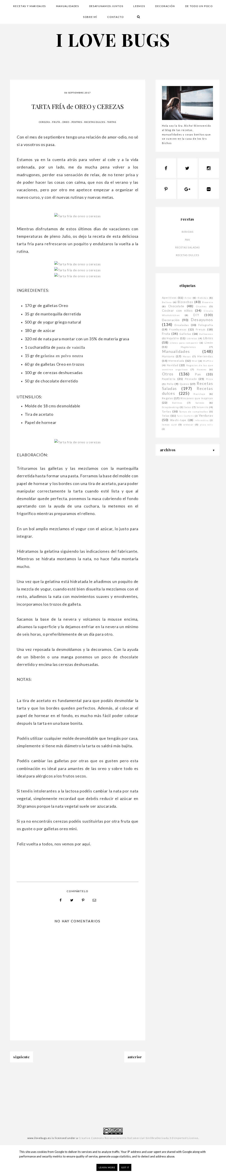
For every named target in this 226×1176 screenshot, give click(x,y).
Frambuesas (177, 329)
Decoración (171, 320)
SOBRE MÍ (90, 16)
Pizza (209, 379)
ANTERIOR (135, 1057)
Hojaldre (173, 338)
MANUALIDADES (67, 6)
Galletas (185, 333)
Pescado (191, 378)
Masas (187, 356)
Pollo (170, 383)
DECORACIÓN (165, 6)
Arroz (188, 297)
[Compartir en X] (72, 900)
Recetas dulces (94, 122)
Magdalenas (188, 347)
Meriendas (205, 356)
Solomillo (203, 407)
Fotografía (205, 325)
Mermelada (176, 360)
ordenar (188, 424)
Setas (187, 407)
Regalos (167, 398)
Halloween (206, 334)
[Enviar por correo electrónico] (94, 900)
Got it (125, 1167)
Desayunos (202, 319)
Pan (187, 239)
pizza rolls (206, 424)
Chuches (201, 306)
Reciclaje (199, 394)
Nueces (201, 369)
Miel (195, 361)
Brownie (207, 302)
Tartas (111, 122)
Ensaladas (182, 325)
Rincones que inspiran (197, 398)
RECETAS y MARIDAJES (29, 6)
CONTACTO (115, 16)
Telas (166, 415)
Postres (77, 122)
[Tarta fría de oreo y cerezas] (77, 216)
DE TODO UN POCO (199, 6)
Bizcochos (185, 302)
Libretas (192, 338)
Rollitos (177, 402)
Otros (168, 374)
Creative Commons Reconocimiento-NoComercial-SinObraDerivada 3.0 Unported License (138, 1138)
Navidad (173, 365)
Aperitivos (169, 297)
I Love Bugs (113, 39)
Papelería (169, 378)
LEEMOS (139, 6)
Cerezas (44, 122)
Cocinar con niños (177, 310)
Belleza (167, 302)
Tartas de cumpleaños (193, 411)
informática (201, 420)
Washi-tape (178, 420)
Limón (209, 342)
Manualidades (176, 351)
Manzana (168, 356)
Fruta (56, 122)
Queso (184, 383)
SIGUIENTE (21, 1057)
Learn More (107, 1167)
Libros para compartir (184, 342)
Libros (208, 338)
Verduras (206, 415)
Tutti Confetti (185, 416)
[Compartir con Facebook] (60, 900)
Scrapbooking (170, 407)
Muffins (208, 361)
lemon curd (169, 424)
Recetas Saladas (187, 247)
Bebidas (188, 231)
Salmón (200, 402)
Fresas (200, 329)
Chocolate (176, 306)
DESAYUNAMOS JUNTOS (106, 6)
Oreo (65, 122)
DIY (196, 315)
